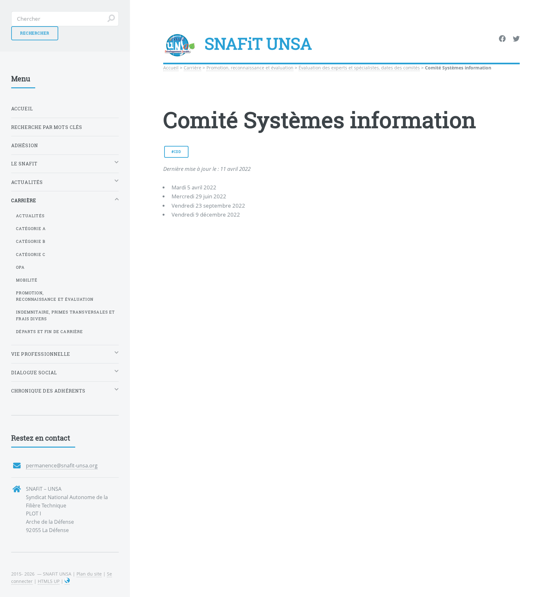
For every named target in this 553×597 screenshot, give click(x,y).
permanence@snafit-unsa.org (62, 465)
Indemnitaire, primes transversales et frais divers (65, 315)
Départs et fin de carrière (49, 331)
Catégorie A (31, 228)
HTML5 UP (49, 581)
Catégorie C (30, 254)
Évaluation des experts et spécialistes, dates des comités (359, 68)
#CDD (176, 151)
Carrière (192, 68)
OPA (20, 267)
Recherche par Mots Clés (47, 127)
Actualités (30, 215)
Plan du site (89, 574)
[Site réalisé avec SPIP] (67, 581)
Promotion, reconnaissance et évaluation (249, 68)
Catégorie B (30, 241)
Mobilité (26, 280)
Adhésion (24, 145)
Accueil (171, 68)
